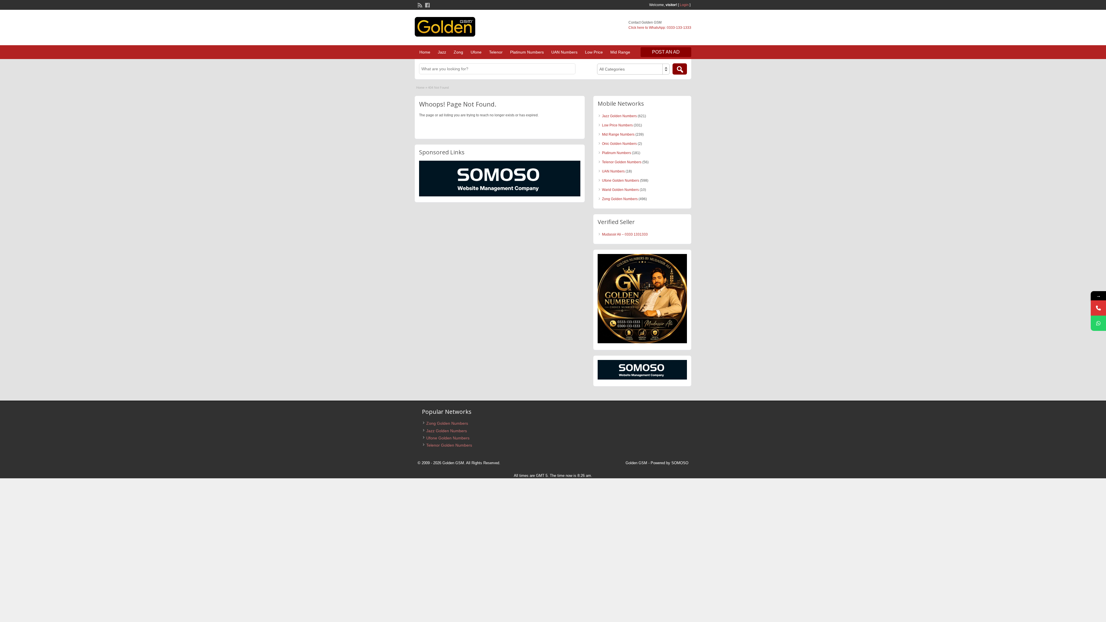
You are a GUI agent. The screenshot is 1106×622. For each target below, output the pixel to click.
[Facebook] (427, 4)
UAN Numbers (564, 52)
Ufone (476, 52)
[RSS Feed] (419, 4)
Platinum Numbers (527, 52)
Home (424, 52)
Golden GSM (636, 463)
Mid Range (620, 52)
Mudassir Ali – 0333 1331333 (625, 234)
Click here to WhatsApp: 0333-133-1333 (659, 28)
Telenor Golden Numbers (621, 162)
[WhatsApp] (1098, 323)
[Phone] (1098, 308)
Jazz (442, 52)
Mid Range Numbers (618, 134)
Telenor (496, 52)
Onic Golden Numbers (619, 144)
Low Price (594, 52)
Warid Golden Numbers (620, 190)
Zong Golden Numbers (620, 199)
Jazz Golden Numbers (619, 116)
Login (684, 5)
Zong (458, 52)
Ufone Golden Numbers (620, 181)
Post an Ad (666, 52)
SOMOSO (679, 463)
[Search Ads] (680, 69)
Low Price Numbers (617, 125)
